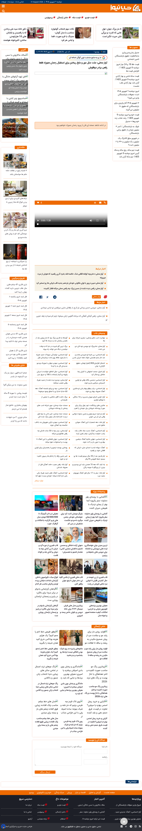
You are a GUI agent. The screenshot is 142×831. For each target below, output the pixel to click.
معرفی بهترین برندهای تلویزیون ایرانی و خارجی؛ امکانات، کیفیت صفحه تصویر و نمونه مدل (96, 610)
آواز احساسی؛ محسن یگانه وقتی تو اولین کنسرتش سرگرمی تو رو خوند (90, 382)
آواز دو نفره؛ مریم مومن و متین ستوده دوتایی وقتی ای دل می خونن (88, 415)
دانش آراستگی (60, 812)
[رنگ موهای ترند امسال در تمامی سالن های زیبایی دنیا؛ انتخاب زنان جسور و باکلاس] (46, 673)
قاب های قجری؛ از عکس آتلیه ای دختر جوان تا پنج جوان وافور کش (71, 581)
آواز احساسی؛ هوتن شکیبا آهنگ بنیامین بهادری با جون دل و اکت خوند (90, 441)
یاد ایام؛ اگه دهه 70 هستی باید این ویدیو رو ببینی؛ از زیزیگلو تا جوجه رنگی (88, 466)
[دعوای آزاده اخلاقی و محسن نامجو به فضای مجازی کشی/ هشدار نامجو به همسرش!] (71, 535)
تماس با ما (20, 2)
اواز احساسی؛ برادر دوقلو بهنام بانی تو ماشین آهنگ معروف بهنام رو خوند (89, 390)
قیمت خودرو (61, 805)
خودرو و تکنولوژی (44, 792)
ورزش (69, 792)
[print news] (95, 203)
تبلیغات (4, 2)
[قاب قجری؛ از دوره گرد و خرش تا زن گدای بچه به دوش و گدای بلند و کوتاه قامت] (46, 535)
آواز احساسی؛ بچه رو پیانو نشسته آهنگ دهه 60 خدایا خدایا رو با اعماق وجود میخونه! (51, 390)
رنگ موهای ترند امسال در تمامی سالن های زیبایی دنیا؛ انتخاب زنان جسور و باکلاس (47, 687)
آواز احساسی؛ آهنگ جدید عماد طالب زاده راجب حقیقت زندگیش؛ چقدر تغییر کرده (90, 432)
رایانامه (104, 757)
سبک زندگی (59, 792)
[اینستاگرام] (135, 827)
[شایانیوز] (125, 8)
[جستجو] (3, 11)
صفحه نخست (109, 792)
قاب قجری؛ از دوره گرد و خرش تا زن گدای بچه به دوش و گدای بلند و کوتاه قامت (48, 550)
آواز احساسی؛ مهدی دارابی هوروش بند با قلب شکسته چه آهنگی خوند (51, 424)
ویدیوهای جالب (99, 333)
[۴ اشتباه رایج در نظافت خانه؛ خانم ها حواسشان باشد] (15, 161)
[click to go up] (124, 821)
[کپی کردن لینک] (104, 203)
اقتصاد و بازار (80, 792)
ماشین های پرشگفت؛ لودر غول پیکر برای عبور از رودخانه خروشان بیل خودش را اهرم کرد (89, 407)
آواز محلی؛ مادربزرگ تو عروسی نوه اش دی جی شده (90, 348)
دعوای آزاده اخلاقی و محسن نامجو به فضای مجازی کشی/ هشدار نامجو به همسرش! (71, 549)
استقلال (63, 819)
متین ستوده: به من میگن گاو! (15, 385)
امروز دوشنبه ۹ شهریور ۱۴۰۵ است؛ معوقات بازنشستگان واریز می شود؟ (128, 95)
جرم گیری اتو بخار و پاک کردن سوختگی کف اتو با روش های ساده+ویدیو (15, 234)
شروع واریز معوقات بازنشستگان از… (128, 805)
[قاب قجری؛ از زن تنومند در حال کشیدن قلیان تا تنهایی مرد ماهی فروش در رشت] (95, 566)
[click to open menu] (3, 6)
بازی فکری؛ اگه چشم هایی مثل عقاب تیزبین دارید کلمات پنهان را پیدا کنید (16, 288)
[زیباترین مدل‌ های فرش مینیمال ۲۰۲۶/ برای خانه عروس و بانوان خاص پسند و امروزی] (71, 595)
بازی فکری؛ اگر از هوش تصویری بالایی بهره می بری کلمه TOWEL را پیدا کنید (16, 354)
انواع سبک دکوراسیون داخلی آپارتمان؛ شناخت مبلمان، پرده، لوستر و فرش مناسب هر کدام (46, 581)
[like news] (38, 203)
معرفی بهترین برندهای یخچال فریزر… (127, 818)
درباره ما (11, 2)
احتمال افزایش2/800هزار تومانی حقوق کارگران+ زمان (90, 365)
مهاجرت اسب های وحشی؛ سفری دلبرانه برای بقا (88, 339)
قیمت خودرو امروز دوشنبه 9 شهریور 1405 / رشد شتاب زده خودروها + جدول (127, 118)
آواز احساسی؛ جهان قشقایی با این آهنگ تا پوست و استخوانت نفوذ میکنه (51, 441)
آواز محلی (96, 296)
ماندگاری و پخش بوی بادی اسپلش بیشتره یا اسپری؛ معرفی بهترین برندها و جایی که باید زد (71, 688)
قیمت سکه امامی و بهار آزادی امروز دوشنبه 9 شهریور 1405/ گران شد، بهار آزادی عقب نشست (127, 81)
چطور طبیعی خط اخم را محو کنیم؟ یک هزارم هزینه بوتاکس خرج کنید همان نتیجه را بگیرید (47, 653)
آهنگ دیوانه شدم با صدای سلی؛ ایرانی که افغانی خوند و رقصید (89, 449)
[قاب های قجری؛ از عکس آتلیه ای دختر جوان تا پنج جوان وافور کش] (71, 566)
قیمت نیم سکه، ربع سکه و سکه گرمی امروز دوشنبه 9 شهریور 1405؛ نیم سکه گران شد (126, 154)
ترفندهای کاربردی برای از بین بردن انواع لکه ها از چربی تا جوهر (16, 202)
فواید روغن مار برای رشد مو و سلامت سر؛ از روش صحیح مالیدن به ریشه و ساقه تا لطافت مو (95, 653)
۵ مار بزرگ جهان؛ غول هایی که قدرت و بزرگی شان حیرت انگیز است (111, 32)
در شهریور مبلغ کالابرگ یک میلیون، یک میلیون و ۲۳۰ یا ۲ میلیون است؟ (127, 142)
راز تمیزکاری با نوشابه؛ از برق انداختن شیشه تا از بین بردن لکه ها (16, 265)
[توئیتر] (47, 297)
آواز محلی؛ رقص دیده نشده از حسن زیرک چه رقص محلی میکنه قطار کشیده (73, 288)
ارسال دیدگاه (45, 772)
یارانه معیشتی (42, 819)
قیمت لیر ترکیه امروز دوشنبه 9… (93, 818)
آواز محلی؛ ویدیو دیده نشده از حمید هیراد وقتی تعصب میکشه (52, 382)
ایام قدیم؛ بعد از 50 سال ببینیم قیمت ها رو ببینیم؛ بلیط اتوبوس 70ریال (89, 458)
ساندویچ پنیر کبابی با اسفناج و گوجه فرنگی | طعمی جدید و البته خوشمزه (15, 109)
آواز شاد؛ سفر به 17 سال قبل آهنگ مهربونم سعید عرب (89, 474)
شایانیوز (70, 826)
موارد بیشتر (39, 480)
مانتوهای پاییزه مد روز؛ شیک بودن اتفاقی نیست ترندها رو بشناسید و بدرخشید (71, 652)
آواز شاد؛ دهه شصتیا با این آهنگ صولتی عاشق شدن (90, 424)
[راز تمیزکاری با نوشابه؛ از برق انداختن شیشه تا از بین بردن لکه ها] (15, 252)
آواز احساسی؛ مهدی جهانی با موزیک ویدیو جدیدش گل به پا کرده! (52, 365)
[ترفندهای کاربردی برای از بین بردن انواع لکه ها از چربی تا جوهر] (15, 189)
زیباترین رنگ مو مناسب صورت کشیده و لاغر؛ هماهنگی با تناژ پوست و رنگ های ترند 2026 (95, 691)
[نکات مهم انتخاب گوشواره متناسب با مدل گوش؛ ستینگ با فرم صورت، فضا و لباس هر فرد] (83, 32)
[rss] (139, 827)
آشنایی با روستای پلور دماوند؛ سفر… (91, 812)
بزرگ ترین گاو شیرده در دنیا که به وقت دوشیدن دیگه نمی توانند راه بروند (53, 348)
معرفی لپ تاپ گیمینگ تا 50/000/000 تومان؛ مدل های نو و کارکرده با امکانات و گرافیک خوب (46, 518)
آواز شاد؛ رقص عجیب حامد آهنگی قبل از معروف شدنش (53, 466)
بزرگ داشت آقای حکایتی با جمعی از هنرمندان (54, 398)
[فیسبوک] (40, 297)
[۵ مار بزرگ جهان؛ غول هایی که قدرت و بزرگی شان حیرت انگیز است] (131, 32)
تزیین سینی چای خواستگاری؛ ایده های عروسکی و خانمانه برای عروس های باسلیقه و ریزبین (95, 550)
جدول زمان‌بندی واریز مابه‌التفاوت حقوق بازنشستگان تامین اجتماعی (127, 56)
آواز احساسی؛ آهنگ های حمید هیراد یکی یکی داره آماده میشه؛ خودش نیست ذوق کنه (51, 474)
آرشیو (30, 818)
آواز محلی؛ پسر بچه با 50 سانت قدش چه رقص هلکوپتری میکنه (52, 432)
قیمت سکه (41, 805)
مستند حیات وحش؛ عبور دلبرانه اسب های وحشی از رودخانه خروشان (52, 407)
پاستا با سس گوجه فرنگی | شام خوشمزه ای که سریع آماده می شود (15, 131)
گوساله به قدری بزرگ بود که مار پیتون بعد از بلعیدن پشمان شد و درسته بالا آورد (51, 339)
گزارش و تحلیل (95, 792)
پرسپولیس (41, 812)
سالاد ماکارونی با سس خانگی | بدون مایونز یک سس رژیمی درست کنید (15, 66)
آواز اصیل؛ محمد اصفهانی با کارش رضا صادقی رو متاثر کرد (91, 373)
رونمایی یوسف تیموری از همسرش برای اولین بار (51, 449)
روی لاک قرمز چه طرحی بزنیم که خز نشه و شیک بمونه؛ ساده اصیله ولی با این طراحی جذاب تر (72, 726)
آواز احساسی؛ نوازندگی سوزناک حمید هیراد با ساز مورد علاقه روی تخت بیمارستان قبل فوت (51, 356)
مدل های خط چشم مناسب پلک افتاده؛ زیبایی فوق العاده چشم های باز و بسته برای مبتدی (46, 723)
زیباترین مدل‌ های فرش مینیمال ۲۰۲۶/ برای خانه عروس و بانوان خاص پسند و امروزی (71, 610)
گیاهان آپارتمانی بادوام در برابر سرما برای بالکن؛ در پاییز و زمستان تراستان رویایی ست (47, 610)
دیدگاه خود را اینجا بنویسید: (71, 746)
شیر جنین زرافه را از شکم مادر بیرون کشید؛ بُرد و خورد (52, 458)
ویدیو (31, 792)
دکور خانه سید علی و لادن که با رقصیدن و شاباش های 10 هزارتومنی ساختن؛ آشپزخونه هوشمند (14, 34)
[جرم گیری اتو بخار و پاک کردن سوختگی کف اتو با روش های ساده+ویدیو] (15, 220)
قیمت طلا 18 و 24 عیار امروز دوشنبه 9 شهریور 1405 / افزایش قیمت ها (127, 68)
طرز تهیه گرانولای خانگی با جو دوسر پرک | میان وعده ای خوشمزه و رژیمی (16, 88)
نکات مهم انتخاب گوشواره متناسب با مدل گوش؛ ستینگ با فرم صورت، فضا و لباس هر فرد (62, 34)
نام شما (104, 746)
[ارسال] (99, 203)
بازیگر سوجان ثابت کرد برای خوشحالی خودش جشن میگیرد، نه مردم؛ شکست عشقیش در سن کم (72, 518)
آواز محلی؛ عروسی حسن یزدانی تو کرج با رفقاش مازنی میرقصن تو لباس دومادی (73, 308)
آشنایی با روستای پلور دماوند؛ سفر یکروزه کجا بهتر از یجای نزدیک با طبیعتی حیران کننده (95, 517)
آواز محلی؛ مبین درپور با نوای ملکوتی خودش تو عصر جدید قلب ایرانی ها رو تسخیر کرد (69, 283)
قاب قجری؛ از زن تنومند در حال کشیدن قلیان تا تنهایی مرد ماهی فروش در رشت (96, 581)
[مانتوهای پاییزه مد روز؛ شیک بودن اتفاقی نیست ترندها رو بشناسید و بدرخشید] (71, 638)
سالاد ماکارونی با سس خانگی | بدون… (91, 805)
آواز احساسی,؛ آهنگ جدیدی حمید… (127, 812)
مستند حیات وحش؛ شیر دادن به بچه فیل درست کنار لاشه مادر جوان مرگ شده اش (52, 415)
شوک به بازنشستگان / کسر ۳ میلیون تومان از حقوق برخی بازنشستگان (127, 130)
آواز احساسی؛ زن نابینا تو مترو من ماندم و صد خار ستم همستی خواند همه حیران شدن (88, 356)
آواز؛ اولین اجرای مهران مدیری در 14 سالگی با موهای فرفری (89, 398)
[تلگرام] (54, 297)
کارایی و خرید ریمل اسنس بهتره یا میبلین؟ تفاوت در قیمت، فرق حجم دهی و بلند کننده (96, 723)
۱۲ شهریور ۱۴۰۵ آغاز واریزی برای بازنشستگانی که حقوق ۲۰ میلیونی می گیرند (126, 106)
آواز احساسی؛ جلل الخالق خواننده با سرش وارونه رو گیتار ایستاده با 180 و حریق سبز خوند (52, 373)
